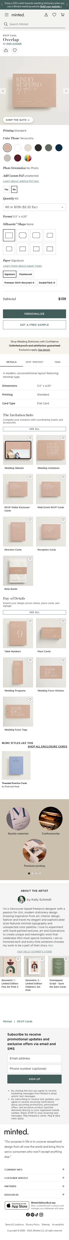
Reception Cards (47, 549)
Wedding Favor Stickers (51, 690)
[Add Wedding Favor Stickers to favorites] (63, 660)
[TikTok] (37, 1214)
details (11, 362)
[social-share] (6, 50)
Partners (10, 1186)
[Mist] (7, 158)
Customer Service (16, 1178)
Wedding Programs (15, 690)
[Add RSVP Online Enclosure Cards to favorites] (30, 477)
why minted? (34, 362)
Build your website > (51, 6)
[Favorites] (54, 15)
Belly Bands (10, 589)
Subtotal (9, 299)
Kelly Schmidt (14, 43)
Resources (11, 1194)
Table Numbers (12, 651)
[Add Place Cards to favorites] (63, 621)
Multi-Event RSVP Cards (51, 507)
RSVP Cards (24, 1021)
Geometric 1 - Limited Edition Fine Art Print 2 (9, 983)
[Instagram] (41, 1214)
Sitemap (46, 1224)
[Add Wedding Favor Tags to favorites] (30, 699)
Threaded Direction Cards (14, 783)
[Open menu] (7, 15)
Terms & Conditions (14, 1224)
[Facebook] (28, 1214)
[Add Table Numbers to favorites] (30, 621)
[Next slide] (66, 91)
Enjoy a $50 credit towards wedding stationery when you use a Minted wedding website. (34, 4)
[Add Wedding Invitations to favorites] (63, 438)
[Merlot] (17, 158)
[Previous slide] (3, 91)
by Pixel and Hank (10, 786)
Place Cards (44, 651)
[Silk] (17, 147)
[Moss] (48, 147)
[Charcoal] (38, 147)
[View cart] (62, 15)
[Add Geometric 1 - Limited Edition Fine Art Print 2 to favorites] (18, 959)
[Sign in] (46, 15)
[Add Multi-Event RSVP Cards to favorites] (63, 477)
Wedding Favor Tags (15, 729)
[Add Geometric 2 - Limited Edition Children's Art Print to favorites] (42, 959)
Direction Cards (13, 549)
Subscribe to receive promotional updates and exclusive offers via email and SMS (31, 1041)
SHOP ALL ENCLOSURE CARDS (47, 746)
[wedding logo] (18, 14)
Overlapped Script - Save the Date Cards (57, 983)
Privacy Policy (33, 1224)
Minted (7, 1021)
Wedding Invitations (48, 468)
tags (57, 362)
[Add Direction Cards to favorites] (30, 519)
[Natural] (28, 147)
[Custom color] (28, 158)
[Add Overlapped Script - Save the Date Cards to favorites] (66, 959)
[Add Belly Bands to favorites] (30, 558)
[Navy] (58, 147)
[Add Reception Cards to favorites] (63, 519)
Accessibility (58, 1224)
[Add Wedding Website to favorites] (30, 438)
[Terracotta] (7, 147)
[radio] (6, 189)
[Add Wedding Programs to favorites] (30, 660)
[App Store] (17, 1205)
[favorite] (15, 50)
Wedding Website (14, 468)
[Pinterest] (32, 1214)
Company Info (13, 1169)
